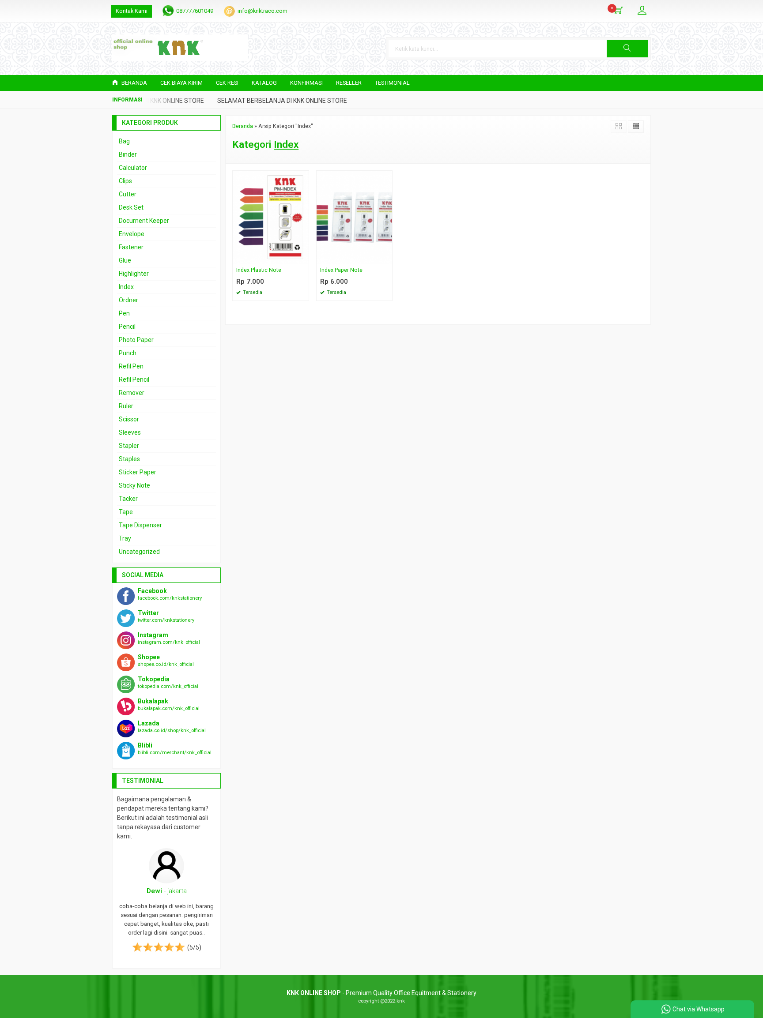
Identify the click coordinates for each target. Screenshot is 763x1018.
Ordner (128, 300)
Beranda (133, 82)
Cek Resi (227, 82)
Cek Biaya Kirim (181, 82)
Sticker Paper (137, 472)
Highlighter (134, 273)
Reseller (349, 82)
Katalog (264, 82)
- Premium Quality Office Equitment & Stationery (381, 992)
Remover (131, 392)
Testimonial (392, 82)
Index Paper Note (341, 270)
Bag (124, 141)
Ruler (126, 405)
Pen (124, 313)
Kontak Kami (131, 11)
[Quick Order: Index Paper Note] (386, 257)
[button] (627, 48)
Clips (125, 180)
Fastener (131, 247)
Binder (128, 154)
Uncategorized (139, 551)
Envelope (131, 233)
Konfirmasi (306, 82)
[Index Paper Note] (355, 216)
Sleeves (130, 432)
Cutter (127, 194)
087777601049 (194, 11)
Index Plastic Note (258, 270)
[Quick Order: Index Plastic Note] (303, 257)
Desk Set (131, 207)
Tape (126, 511)
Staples (129, 458)
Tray (125, 538)
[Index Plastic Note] (271, 216)
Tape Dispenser (140, 525)
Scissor (129, 419)
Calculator (133, 167)
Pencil (127, 326)
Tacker (128, 498)
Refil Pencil (134, 379)
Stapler (129, 445)
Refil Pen (131, 366)
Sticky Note (134, 485)
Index (126, 286)
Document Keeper (144, 220)
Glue (125, 260)
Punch (127, 353)
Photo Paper (136, 339)
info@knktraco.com (262, 11)
